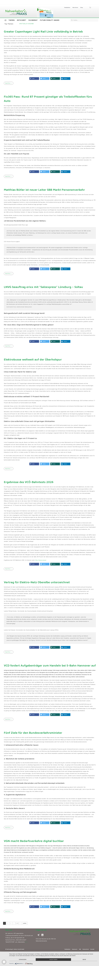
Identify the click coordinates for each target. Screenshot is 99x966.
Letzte (24, 923)
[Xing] (38, 935)
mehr (84, 959)
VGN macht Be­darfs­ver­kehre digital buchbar (34, 841)
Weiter (20, 923)
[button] (34, 78)
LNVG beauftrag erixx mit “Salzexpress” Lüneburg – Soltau (43, 287)
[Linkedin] (42, 935)
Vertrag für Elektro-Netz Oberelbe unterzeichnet (37, 582)
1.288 (17, 923)
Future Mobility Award (49, 20)
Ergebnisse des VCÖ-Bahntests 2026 (28, 482)
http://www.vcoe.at (40, 560)
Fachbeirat (33, 20)
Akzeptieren (53, 959)
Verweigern (22, 959)
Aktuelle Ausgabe (26, 23)
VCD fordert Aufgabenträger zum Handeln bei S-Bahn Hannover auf (50, 665)
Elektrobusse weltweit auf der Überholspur (33, 359)
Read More (7, 83)
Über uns (8, 930)
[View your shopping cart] (90, 8)
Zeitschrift (21, 20)
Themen (12, 20)
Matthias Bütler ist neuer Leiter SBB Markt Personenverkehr (44, 189)
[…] (26, 942)
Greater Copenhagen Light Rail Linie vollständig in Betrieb (43, 31)
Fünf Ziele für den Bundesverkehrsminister (33, 732)
